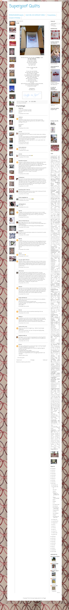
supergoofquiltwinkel (55, 389)
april (54, 529)
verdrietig (52, 416)
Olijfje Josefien (53, 308)
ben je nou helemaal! (22, 103)
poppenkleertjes (53, 326)
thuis (53, 407)
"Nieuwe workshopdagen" (56, 498)
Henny (20, 286)
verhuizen (57, 416)
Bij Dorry (53, 173)
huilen (54, 240)
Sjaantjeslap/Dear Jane (55, 350)
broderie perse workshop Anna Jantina (55, 186)
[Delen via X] (33, 101)
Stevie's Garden (54, 357)
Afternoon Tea (53, 159)
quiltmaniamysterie (53, 338)
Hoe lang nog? (55, 506)
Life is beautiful (55, 275)
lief (51, 274)
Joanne (20, 117)
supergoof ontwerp (53, 372)
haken (54, 224)
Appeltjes (52, 161)
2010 (53, 546)
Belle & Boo (57, 171)
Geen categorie (54, 217)
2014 (53, 540)
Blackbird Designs (54, 176)
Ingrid (20, 210)
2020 (53, 478)
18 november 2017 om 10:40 (24, 267)
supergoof (56, 363)
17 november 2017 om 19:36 (24, 157)
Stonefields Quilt (54, 358)
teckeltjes (58, 395)
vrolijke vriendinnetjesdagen (54, 426)
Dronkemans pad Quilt (55, 207)
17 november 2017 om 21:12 (23, 207)
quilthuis (58, 334)
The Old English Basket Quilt (55, 401)
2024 (53, 472)
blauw (51, 177)
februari (54, 532)
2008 (53, 550)
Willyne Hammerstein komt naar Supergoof (55, 436)
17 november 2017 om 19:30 (24, 113)
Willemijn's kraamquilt (54, 433)
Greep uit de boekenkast (55, 222)
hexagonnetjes (53, 236)
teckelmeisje (58, 394)
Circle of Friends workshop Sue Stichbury (55, 196)
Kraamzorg (53, 264)
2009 (53, 548)
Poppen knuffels (54, 322)
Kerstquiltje (52, 256)
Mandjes (52, 283)
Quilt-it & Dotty (56, 331)
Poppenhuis (53, 325)
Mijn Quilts (54, 293)
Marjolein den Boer (22, 335)
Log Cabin (55, 278)
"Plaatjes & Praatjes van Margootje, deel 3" (56, 494)
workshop (52, 437)
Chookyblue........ (54, 578)
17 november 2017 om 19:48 (24, 194)
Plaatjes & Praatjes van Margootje (55, 319)
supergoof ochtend (55, 370)
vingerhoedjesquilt (54, 421)
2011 (53, 545)
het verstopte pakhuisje (55, 234)
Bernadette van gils (22, 160)
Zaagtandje (53, 449)
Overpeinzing (54, 315)
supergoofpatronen (53, 387)
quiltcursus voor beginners (55, 332)
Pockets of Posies (54, 321)
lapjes (57, 269)
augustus (54, 522)
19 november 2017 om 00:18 (24, 313)
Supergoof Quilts (24, 6)
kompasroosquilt (53, 262)
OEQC (53, 306)
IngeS (20, 238)
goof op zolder (54, 219)
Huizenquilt (54, 241)
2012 (53, 543)
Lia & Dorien (52, 273)
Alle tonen (58, 592)
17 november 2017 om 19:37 (24, 186)
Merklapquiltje (55, 292)
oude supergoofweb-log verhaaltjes (55, 312)
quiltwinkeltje (53, 343)
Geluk (59, 217)
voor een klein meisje (54, 424)
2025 (53, 470)
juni (53, 526)
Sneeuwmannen (55, 352)
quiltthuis (52, 341)
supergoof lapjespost (54, 367)
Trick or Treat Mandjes (55, 410)
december (55, 485)
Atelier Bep (58, 161)
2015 (53, 538)
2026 (53, 468)
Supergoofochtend (54, 385)
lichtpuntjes (57, 273)
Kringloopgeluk (53, 265)
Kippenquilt (56, 257)
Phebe (52, 317)
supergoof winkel (55, 376)
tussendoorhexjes (53, 411)
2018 (53, 482)
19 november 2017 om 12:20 (24, 323)
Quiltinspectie (57, 336)
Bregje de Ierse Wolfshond (55, 180)
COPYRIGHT (57, 197)
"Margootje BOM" (56, 510)
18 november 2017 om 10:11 (23, 256)
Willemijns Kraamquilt (54, 434)
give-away (53, 218)
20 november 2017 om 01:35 (24, 332)
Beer (57, 169)
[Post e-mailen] (29, 101)
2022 (53, 475)
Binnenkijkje (53, 175)
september (55, 521)
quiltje (56, 337)
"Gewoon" (54, 491)
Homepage (32, 360)
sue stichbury (55, 362)
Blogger (44, 598)
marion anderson (22, 147)
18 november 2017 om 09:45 (24, 249)
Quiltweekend (53, 342)
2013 (53, 541)
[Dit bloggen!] (32, 101)
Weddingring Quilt (55, 431)
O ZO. (54, 503)
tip (55, 407)
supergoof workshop (53, 378)
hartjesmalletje (53, 232)
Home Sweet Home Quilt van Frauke (55, 238)
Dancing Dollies (54, 198)
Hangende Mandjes (54, 227)
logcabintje (52, 280)
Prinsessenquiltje (53, 328)
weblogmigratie (53, 429)
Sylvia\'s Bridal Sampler (55, 393)
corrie (20, 131)
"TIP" (53, 488)
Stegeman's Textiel (54, 354)
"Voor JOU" (55, 489)
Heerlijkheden (54, 233)
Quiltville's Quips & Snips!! (55, 571)
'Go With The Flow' (54, 155)
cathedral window (55, 191)
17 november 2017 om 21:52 (24, 217)
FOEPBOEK (58, 215)
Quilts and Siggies (55, 563)
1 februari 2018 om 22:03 (23, 355)
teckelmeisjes (54, 395)
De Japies (53, 199)
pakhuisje (56, 316)
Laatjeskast (53, 267)
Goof (57, 218)
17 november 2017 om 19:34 (24, 128)
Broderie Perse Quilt (55, 183)
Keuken (57, 256)
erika (19, 310)
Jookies (54, 244)
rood (58, 345)
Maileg (58, 281)
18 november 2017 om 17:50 (24, 283)
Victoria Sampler (54, 418)
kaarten (58, 244)
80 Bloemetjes (54, 158)
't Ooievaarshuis (55, 156)
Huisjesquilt (58, 240)
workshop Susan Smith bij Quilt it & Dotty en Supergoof (55, 443)
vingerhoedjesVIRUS (54, 423)
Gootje (53, 221)
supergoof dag (57, 365)
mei (54, 527)
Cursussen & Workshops (14, 18)
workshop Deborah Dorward (55, 438)
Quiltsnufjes (53, 339)
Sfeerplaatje (57, 346)
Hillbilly (20, 316)
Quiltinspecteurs (56, 335)
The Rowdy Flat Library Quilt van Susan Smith (55, 403)
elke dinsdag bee (55, 211)
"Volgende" (54, 515)
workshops (58, 446)
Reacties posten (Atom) (26, 362)
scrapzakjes (52, 346)
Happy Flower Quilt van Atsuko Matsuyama (55, 229)
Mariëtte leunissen (57, 291)
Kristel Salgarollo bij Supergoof (55, 266)
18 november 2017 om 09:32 (24, 227)
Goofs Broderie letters (55, 220)
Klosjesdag (53, 259)
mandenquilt (56, 282)
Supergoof (20, 230)
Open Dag (53, 310)
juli (53, 524)
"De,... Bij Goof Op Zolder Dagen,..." (56, 508)
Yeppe (55, 448)
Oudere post (45, 360)
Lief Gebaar (57, 274)
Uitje (52, 412)
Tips (59, 407)
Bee (57, 168)
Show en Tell (55, 348)
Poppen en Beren (54, 323)
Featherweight (57, 212)
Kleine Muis (54, 258)
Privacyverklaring (51, 15)
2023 (53, 473)
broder (51, 182)
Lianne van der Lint (22, 326)
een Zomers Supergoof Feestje (55, 209)
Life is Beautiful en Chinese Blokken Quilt (55, 277)
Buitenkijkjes (53, 190)
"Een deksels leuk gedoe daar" (56, 517)
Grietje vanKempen (22, 297)
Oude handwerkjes (55, 311)
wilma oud (20, 271)
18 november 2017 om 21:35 (24, 306)
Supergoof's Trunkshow (53, 381)
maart (54, 531)
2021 (53, 477)
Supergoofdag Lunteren (55, 384)
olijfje (57, 306)
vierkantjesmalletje (53, 419)
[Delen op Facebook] (34, 101)
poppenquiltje (53, 327)
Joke (19, 253)
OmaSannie (21, 177)
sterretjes (53, 356)
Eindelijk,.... (54, 501)
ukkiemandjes (53, 413)
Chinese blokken (53, 195)
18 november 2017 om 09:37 (24, 235)
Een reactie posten (21, 357)
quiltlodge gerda (21, 204)
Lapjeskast (56, 272)
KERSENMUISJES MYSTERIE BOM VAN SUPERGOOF (55, 248)
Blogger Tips (56, 177)
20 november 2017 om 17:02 (24, 340)
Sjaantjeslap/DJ (56, 351)
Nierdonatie (52, 304)
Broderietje (52, 188)
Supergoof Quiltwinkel (55, 374)
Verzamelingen (53, 417)
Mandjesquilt (55, 286)
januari (54, 534)
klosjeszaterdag (53, 260)
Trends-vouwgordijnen (23, 197)
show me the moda (54, 349)
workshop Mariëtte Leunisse (55, 440)
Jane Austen (53, 243)
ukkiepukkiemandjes (54, 415)
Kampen (55, 245)
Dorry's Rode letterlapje (55, 205)
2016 (53, 536)
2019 (53, 480)
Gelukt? (54, 499)
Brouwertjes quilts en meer (24, 189)
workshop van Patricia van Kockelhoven (55, 445)
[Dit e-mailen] (31, 101)
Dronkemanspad (53, 208)
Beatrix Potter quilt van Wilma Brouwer (55, 167)
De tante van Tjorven (55, 556)
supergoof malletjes (55, 369)
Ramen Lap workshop (55, 344)
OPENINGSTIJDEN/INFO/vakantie (16, 15)
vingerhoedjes (54, 420)
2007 (53, 551)
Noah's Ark (56, 305)
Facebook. (52, 212)
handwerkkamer (54, 226)
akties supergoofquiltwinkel (55, 160)
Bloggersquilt (52, 178)
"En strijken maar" (56, 504)
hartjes (52, 231)
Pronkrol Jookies (53, 329)
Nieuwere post (19, 360)
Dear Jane (58, 200)
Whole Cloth (56, 432)
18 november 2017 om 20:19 (24, 294)
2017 (53, 483)
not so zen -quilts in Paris (23, 259)
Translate (54, 26)
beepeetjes (52, 169)
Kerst (52, 253)
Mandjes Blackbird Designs (55, 284)
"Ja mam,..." (55, 511)
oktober (54, 519)
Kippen (52, 257)
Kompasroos (53, 261)
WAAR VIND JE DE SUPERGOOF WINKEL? (35, 15)
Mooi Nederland (54, 295)
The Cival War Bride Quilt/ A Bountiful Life (55, 397)
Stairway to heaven (54, 353)
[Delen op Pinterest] (35, 101)
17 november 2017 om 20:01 (24, 200)
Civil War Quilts (55, 585)
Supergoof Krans (55, 366)
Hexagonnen (55, 235)
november (55, 486)
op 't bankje (57, 309)
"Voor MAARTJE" (55, 513)
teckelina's (52, 394)
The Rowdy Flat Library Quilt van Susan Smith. (55, 405)
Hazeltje (58, 232)
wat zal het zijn (53, 427)
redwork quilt (53, 345)
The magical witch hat (54, 400)
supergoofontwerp (54, 386)
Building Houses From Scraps (55, 188)
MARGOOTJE (54, 290)
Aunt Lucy (54, 162)
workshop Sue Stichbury (55, 441)
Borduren (58, 178)
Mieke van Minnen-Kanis (23, 220)
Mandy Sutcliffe (53, 287)
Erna (19, 344)
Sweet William (57, 390)
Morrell (52, 296)
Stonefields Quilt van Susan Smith (55, 360)
